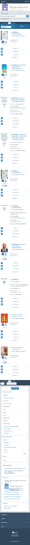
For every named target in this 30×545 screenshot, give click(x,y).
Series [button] (4, 409)
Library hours (23, 468)
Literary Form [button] (5, 400)
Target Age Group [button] (6, 423)
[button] (22, 26)
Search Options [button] (5, 18)
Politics (5, 449)
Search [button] (3, 518)
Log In (28, 1)
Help (2, 526)
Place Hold (15, 195)
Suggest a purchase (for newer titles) (12, 496)
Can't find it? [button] (5, 477)
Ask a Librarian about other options (12, 498)
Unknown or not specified (10, 426)
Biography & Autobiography (10, 447)
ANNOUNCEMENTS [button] (7, 465)
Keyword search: (4, 13)
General (6, 428)
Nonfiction (6, 442)
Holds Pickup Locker (8, 470)
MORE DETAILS (16, 51)
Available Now (7, 398)
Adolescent (7, 431)
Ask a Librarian (7, 508)
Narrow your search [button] (7, 392)
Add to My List (15, 57)
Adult (5, 433)
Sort (2, 25)
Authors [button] (4, 415)
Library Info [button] (4, 514)
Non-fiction (6, 403)
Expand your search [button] (7, 436)
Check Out (15, 54)
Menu (4, 1)
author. (19, 101)
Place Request (15, 123)
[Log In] (25, 1)
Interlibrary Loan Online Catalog (11, 492)
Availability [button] (5, 395)
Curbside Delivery (8, 468)
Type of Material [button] (6, 406)
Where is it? (15, 48)
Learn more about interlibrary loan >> (12, 494)
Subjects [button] (5, 412)
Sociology (6, 445)
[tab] (22, 26)
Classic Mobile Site (15, 541)
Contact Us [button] (5, 503)
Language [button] (5, 420)
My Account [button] (4, 522)
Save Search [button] (15, 388)
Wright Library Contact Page (10, 506)
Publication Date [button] (6, 417)
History (5, 451)
